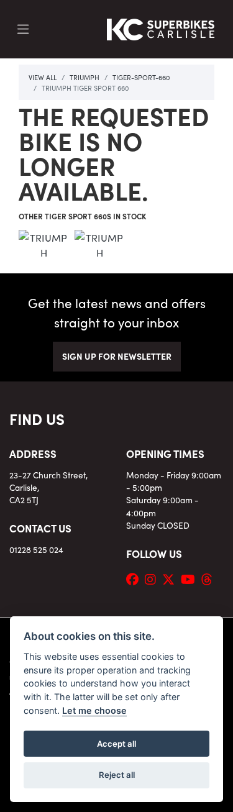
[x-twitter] (171, 578)
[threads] (210, 578)
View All (43, 77)
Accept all (116, 744)
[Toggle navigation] (23, 29)
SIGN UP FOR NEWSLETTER (116, 356)
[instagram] (153, 578)
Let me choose (94, 710)
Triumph (84, 77)
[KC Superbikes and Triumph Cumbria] (161, 27)
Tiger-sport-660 (141, 77)
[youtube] (191, 578)
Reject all (117, 775)
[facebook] (135, 578)
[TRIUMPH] (43, 248)
